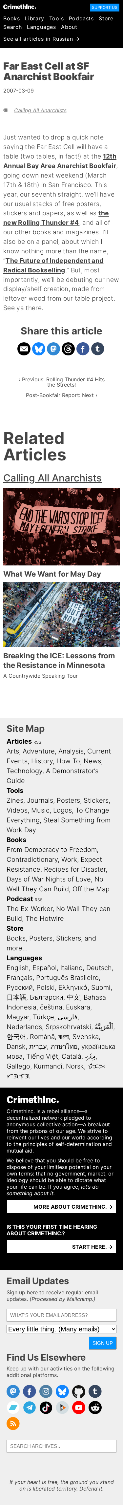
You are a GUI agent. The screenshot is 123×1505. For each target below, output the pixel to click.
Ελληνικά (73, 987)
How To (68, 761)
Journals (40, 800)
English (18, 968)
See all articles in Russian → (41, 38)
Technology (24, 771)
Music (40, 810)
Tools (56, 18)
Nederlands (24, 1027)
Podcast (20, 899)
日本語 (16, 997)
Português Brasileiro (67, 978)
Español (44, 968)
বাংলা (63, 1037)
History (42, 761)
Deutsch (99, 968)
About (69, 27)
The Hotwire (45, 918)
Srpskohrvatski (68, 1027)
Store (106, 18)
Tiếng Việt (42, 1056)
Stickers (96, 800)
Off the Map (91, 889)
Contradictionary (32, 859)
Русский (20, 987)
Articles (19, 741)
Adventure (39, 751)
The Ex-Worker (29, 909)
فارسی (67, 1017)
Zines (15, 800)
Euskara (78, 1007)
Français (19, 978)
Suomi (101, 987)
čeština (51, 1007)
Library (34, 18)
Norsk (75, 1066)
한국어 (16, 1037)
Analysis (71, 751)
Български (46, 997)
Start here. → (92, 1246)
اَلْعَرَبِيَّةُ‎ (104, 1027)
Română (42, 1037)
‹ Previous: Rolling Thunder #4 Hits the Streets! (61, 382)
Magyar (18, 1017)
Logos (62, 810)
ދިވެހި (90, 1056)
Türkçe (43, 1017)
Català (71, 1056)
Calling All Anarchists (40, 110)
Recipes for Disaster (75, 869)
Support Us (104, 7)
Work (69, 859)
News (92, 761)
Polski (45, 987)
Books (11, 18)
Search (12, 27)
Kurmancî (48, 1066)
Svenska (85, 1037)
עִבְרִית (38, 1046)
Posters (68, 800)
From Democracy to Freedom (52, 850)
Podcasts (81, 18)
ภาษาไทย (64, 1046)
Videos (17, 810)
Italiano (71, 968)
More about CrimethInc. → (73, 1206)
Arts (13, 751)
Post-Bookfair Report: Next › (61, 395)
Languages (41, 27)
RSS (37, 742)
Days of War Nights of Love (49, 879)
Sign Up (102, 1343)
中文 (73, 997)
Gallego (18, 1066)
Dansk (16, 1046)
